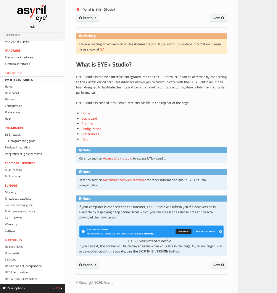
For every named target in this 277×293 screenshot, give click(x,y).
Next (217, 18)
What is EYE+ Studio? (19, 79)
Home (9, 86)
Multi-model (13, 176)
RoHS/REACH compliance (21, 278)
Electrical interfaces (17, 63)
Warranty (11, 224)
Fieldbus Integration (17, 147)
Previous (89, 18)
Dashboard (12, 93)
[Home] (77, 9)
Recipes (10, 99)
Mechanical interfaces (19, 57)
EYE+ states (13, 134)
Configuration (13, 105)
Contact (10, 230)
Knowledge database (18, 198)
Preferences (13, 112)
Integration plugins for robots (23, 153)
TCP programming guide (20, 140)
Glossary (10, 192)
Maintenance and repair (20, 211)
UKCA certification (16, 272)
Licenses (10, 259)
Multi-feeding (13, 169)
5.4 (103, 49)
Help (8, 118)
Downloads (12, 253)
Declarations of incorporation (23, 266)
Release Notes (14, 246)
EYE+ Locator (13, 217)
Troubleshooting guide (19, 205)
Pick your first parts (17, 41)
